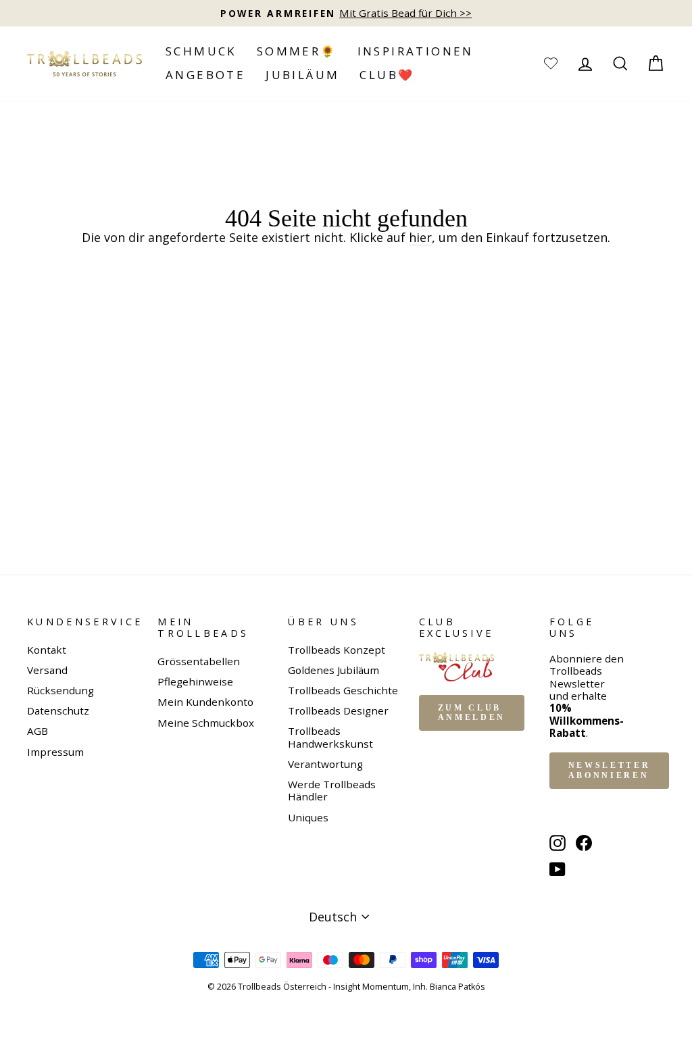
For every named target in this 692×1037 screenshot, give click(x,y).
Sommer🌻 (297, 51)
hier (420, 238)
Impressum (55, 751)
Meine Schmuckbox (205, 722)
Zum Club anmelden (471, 713)
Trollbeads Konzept (336, 649)
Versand (47, 670)
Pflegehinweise (195, 681)
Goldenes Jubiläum (333, 670)
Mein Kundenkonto (205, 701)
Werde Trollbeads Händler (332, 790)
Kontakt (46, 649)
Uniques (308, 817)
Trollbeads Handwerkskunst (330, 737)
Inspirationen (415, 51)
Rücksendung (60, 690)
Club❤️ (387, 74)
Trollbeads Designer (338, 710)
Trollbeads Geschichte (343, 690)
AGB (37, 731)
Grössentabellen (198, 661)
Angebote (205, 74)
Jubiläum (302, 74)
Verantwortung (325, 764)
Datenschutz (58, 710)
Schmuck (201, 51)
